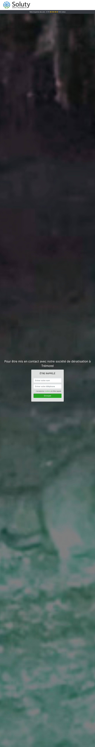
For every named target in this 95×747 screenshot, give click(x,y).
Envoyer (47, 396)
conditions (47, 391)
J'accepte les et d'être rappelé (48, 391)
